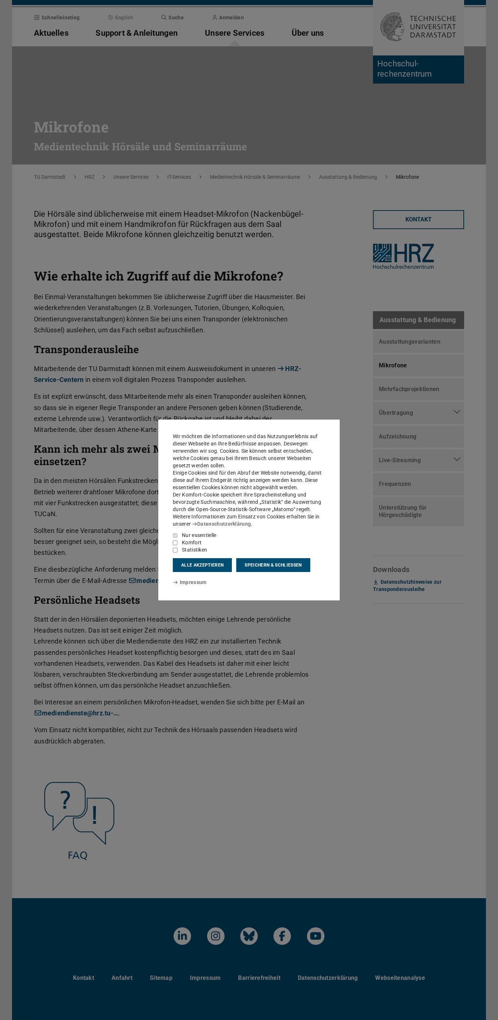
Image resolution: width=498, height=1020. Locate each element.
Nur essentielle (199, 535)
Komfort (192, 542)
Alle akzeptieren (202, 565)
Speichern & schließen (273, 565)
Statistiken (194, 550)
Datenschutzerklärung (224, 524)
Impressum (193, 582)
